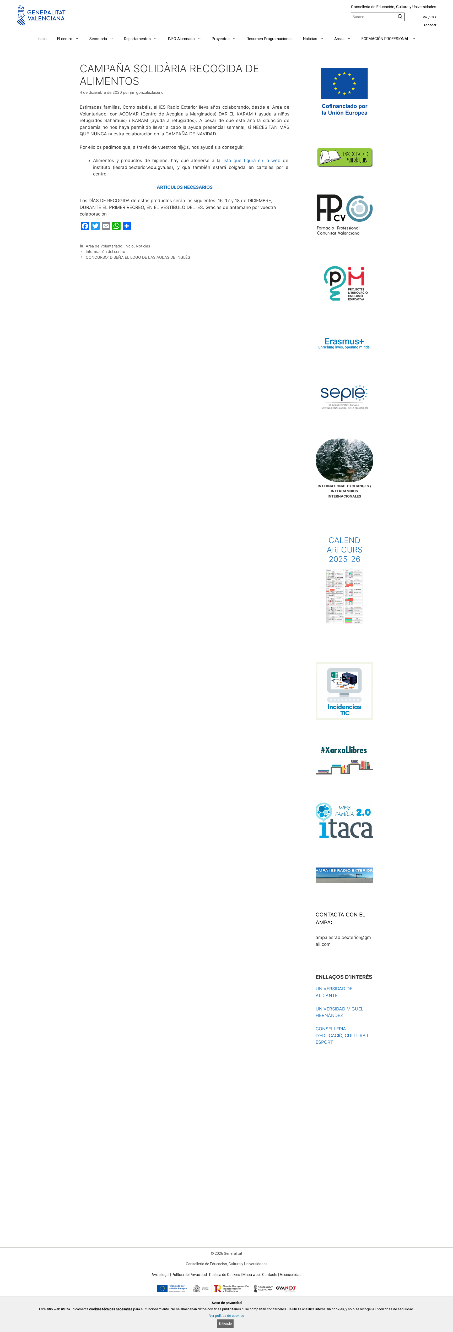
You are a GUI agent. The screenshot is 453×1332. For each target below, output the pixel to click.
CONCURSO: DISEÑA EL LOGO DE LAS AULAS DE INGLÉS (138, 257)
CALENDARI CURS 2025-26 (345, 549)
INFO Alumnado (181, 38)
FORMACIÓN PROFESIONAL (385, 38)
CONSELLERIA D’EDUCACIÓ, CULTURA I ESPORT (342, 1035)
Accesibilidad (290, 1275)
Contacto (269, 1275)
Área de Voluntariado (104, 246)
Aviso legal (160, 1275)
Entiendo (225, 1323)
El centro (64, 38)
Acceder (429, 25)
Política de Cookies (224, 1275)
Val (425, 17)
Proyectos (221, 38)
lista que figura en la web (252, 160)
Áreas (339, 38)
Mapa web (251, 1275)
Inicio (42, 38)
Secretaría (98, 38)
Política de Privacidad (189, 1275)
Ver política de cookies (226, 1316)
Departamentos (137, 38)
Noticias (310, 38)
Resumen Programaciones (270, 38)
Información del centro (105, 251)
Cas (433, 17)
